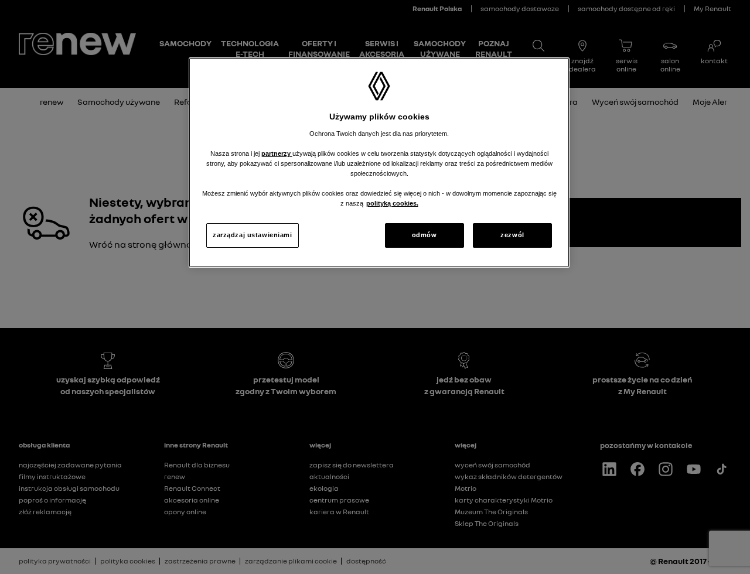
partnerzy (276, 153)
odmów (424, 234)
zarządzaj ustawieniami (252, 234)
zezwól (512, 234)
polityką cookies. (392, 203)
